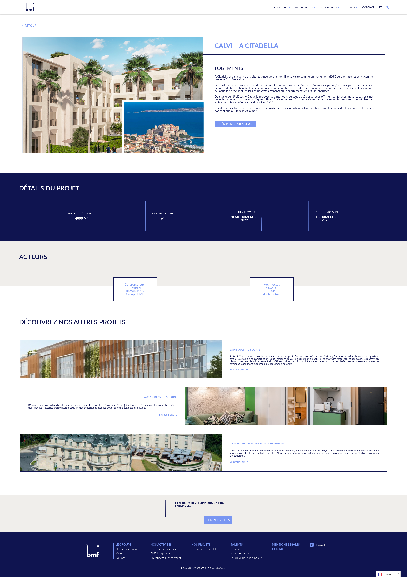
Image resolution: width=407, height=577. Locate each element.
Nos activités (304, 7)
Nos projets (329, 7)
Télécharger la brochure (235, 124)
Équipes (120, 558)
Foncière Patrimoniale (164, 549)
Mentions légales (286, 544)
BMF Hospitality (161, 553)
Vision (119, 553)
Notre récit (237, 549)
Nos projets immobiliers (205, 549)
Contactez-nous (218, 520)
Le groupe (281, 7)
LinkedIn (321, 545)
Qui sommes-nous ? (128, 549)
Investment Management (166, 558)
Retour (30, 25)
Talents (350, 7)
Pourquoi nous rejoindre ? (246, 558)
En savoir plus (237, 369)
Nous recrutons (240, 553)
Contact (368, 7)
